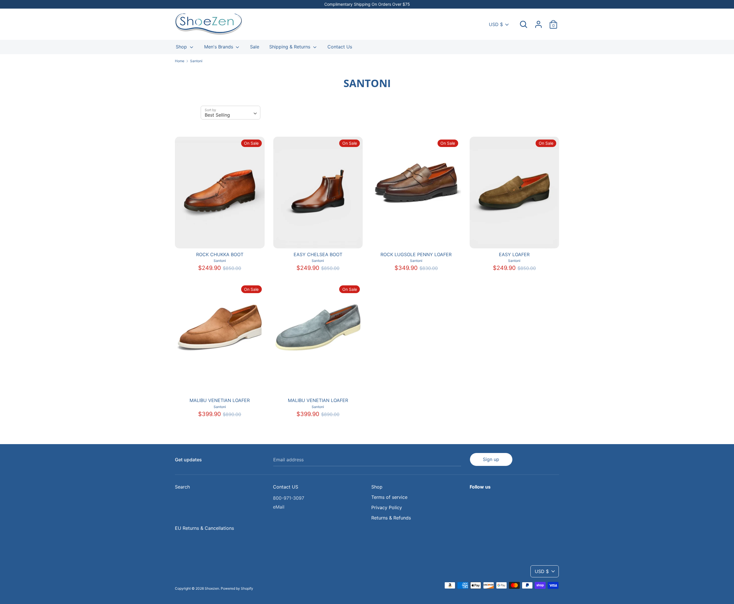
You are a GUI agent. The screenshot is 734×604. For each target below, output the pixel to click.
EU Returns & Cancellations (204, 528)
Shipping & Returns (290, 47)
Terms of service (389, 497)
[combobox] (230, 112)
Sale (254, 47)
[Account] (538, 22)
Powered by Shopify (237, 588)
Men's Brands (219, 47)
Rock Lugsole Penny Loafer (416, 254)
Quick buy (220, 239)
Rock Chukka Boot (219, 254)
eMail (278, 507)
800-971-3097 (288, 498)
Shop (182, 47)
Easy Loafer (514, 254)
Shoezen (212, 588)
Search (182, 487)
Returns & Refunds (391, 518)
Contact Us (339, 47)
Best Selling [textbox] (217, 115)
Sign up (491, 459)
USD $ (496, 24)
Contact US (285, 487)
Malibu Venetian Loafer (220, 400)
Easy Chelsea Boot (318, 254)
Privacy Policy (386, 507)
